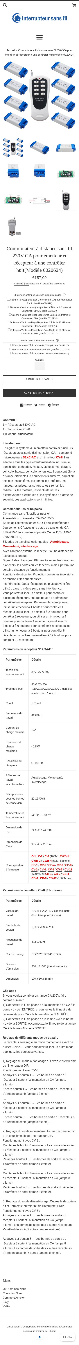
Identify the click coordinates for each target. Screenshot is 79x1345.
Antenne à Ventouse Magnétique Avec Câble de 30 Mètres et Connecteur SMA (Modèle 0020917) (40, 332)
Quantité (39, 360)
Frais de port (21, 283)
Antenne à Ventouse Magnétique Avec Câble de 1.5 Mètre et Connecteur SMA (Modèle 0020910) (41, 309)
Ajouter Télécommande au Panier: (37, 340)
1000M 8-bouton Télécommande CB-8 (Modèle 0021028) (40, 349)
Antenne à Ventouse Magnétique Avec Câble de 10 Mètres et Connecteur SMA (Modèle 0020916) (40, 324)
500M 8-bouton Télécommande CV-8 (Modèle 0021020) (41, 345)
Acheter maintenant (39, 392)
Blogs (6, 1302)
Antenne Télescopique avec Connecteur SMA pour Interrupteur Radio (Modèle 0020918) (40, 302)
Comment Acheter (14, 1297)
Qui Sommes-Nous (14, 1288)
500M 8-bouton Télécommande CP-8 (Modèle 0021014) (41, 353)
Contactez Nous (12, 1293)
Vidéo (6, 1306)
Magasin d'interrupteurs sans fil (44, 1326)
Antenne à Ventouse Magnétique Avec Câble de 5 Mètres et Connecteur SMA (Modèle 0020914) (40, 317)
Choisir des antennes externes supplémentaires (37, 295)
